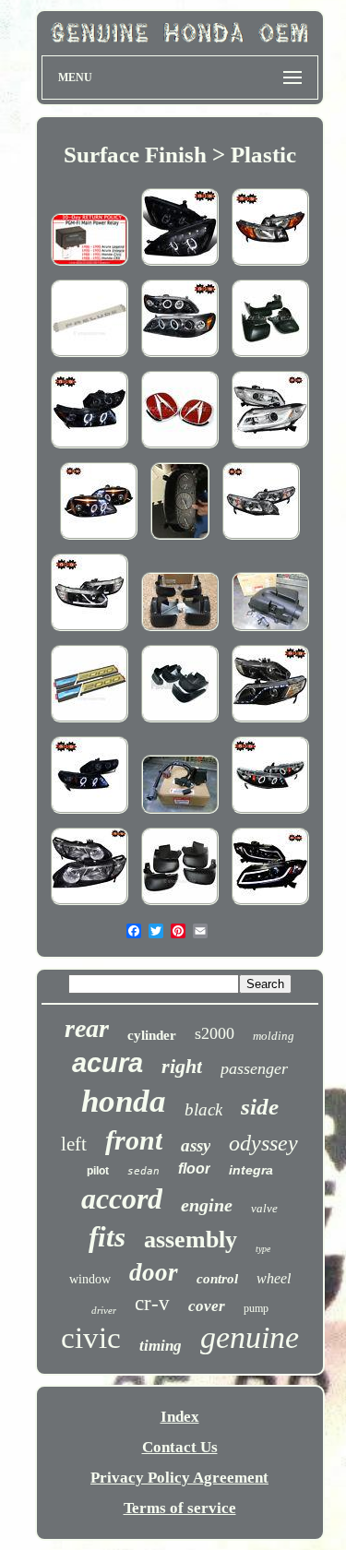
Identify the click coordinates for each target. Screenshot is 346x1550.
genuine (249, 1337)
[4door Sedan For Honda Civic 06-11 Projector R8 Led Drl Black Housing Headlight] (270, 722)
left (74, 1144)
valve (264, 1208)
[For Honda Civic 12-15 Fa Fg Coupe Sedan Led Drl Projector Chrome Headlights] (270, 448)
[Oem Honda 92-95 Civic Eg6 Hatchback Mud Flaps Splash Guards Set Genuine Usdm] (180, 722)
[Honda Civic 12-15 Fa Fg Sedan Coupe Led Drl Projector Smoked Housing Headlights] (270, 904)
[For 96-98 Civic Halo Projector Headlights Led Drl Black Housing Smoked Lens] (98, 539)
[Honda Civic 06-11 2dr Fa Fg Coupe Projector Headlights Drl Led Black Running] (89, 630)
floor (194, 1168)
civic (91, 1337)
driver (103, 1310)
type (263, 1249)
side (260, 1106)
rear (87, 1028)
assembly (190, 1239)
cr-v (152, 1303)
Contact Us (180, 1447)
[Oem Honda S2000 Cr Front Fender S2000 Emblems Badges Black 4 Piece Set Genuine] (89, 722)
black (203, 1109)
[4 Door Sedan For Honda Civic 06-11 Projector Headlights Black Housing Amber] (261, 539)
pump (256, 1308)
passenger (254, 1068)
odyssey (263, 1143)
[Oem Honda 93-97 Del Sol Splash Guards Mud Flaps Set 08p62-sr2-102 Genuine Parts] (270, 356)
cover (206, 1306)
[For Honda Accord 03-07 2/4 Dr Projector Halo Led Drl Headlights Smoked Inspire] (180, 265)
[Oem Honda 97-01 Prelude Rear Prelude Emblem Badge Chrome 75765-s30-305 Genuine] (89, 356)
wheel (274, 1278)
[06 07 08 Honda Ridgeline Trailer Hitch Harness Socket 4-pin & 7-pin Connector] (180, 813)
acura (107, 1063)
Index (180, 1416)
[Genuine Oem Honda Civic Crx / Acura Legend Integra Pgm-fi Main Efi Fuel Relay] (89, 265)
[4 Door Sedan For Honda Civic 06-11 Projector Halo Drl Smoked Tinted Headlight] (89, 813)
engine (207, 1205)
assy (195, 1145)
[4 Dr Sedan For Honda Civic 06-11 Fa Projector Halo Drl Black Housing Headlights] (270, 813)
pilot (98, 1170)
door (153, 1272)
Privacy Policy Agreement (179, 1477)
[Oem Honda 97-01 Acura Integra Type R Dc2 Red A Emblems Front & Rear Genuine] (180, 448)
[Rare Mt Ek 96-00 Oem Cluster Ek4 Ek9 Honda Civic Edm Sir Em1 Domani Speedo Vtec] (180, 539)
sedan (143, 1171)
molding (273, 1036)
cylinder (151, 1035)
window (90, 1279)
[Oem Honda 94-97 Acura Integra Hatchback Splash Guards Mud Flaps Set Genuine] (180, 904)
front (133, 1140)
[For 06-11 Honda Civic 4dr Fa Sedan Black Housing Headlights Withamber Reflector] (89, 904)
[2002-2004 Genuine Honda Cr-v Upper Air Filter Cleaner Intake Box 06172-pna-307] (270, 630)
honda (123, 1101)
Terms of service (180, 1508)
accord (121, 1198)
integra (251, 1169)
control (217, 1278)
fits (107, 1237)
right (181, 1066)
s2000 (214, 1033)
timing (160, 1345)
